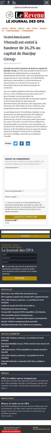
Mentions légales (11, 429)
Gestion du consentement (11, 431)
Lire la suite (7, 416)
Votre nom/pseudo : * (14, 191)
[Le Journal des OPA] (25, 17)
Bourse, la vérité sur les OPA (15, 403)
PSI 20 (34, 28)
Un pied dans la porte (17, 36)
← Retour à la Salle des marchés (25, 7)
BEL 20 (21, 28)
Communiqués (27, 31)
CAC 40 (5, 28)
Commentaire (12, 167)
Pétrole (43, 28)
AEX (28, 28)
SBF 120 (13, 28)
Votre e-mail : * (11, 197)
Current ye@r (11, 220)
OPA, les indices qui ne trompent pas (19, 378)
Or (3, 31)
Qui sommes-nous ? (12, 427)
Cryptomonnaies (12, 31)
